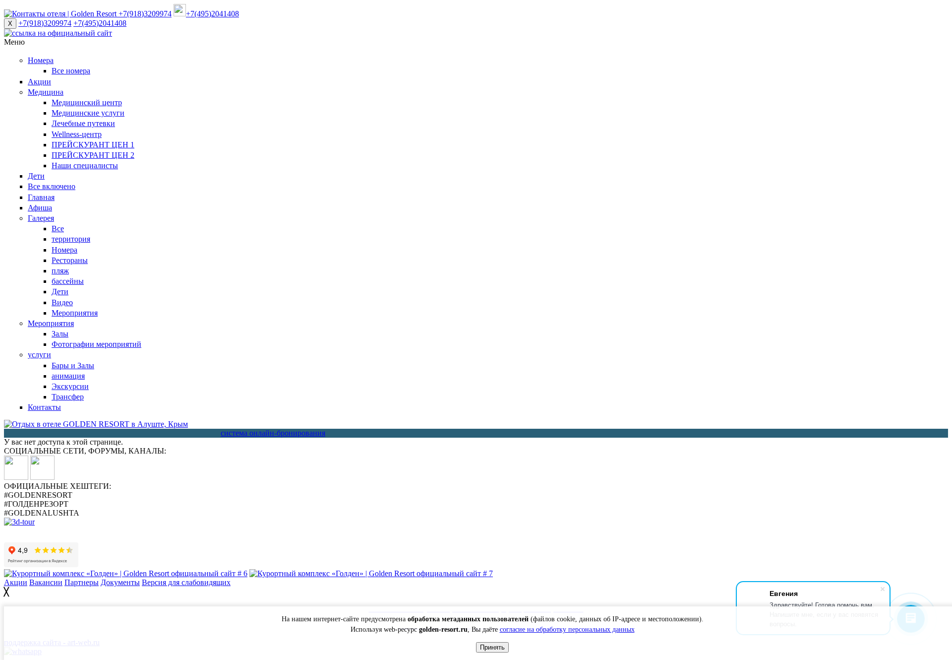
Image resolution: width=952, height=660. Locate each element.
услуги (39, 354)
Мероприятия (75, 313)
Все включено (51, 186)
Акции (39, 81)
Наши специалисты (85, 165)
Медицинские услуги (88, 113)
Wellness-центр (77, 134)
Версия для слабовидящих (186, 582)
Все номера (71, 70)
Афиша (40, 207)
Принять (492, 647)
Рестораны (70, 260)
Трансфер (68, 397)
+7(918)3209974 (44, 23)
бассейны (68, 281)
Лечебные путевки (83, 123)
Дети (36, 176)
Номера (41, 60)
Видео (62, 302)
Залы (60, 334)
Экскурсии (70, 386)
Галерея (41, 218)
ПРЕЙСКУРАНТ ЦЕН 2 (93, 155)
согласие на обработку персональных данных (567, 629)
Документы (120, 582)
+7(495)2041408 (99, 23)
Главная (41, 197)
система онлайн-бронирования (273, 433)
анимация (68, 376)
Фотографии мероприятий (96, 344)
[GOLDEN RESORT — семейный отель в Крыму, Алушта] (96, 424)
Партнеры (81, 582)
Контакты (44, 407)
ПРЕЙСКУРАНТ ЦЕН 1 (93, 144)
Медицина (45, 92)
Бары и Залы (73, 365)
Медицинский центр (87, 102)
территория (71, 239)
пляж (60, 270)
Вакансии (45, 582)
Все (58, 228)
